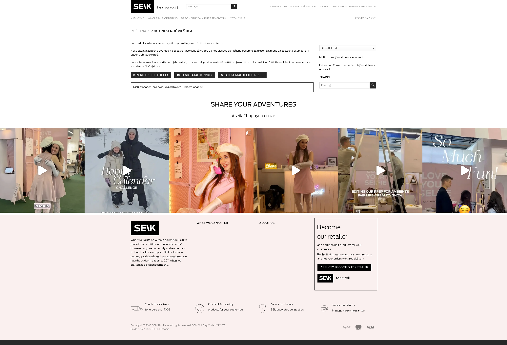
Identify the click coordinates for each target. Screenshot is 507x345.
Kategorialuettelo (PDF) (244, 75)
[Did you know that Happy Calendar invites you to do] (127, 170)
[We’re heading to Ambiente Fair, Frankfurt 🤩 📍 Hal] (464, 170)
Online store (279, 7)
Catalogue (237, 18)
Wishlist (324, 7)
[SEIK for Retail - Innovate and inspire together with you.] (155, 6)
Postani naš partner (303, 7)
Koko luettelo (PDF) (152, 75)
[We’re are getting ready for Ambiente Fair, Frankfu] (380, 170)
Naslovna (137, 18)
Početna (138, 31)
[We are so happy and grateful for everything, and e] (42, 170)
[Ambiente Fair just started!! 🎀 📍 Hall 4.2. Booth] (296, 170)
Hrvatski (338, 7)
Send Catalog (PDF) (196, 75)
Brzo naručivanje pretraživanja (204, 18)
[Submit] (234, 7)
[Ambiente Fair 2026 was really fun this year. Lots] (211, 170)
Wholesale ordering (163, 18)
